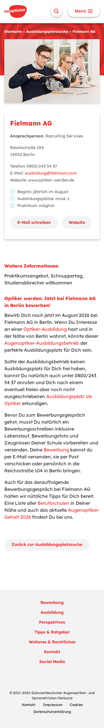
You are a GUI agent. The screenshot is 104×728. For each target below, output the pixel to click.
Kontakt (52, 651)
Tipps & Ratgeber (52, 632)
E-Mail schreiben (34, 222)
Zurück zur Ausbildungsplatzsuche (47, 544)
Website (77, 222)
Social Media (52, 661)
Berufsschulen (53, 503)
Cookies (76, 704)
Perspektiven (52, 622)
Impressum (52, 704)
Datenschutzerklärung (52, 711)
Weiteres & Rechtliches (52, 642)
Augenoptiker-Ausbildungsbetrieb (41, 343)
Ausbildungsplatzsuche (47, 31)
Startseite (13, 31)
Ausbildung (52, 612)
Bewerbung (56, 450)
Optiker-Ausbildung (45, 329)
